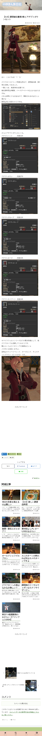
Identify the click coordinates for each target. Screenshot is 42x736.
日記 (20, 454)
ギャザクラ (13, 454)
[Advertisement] (21, 429)
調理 (12, 457)
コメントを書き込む (21, 703)
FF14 (5, 454)
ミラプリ (6, 457)
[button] (36, 403)
